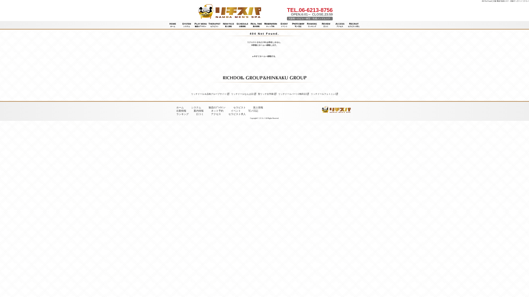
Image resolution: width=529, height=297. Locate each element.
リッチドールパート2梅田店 (292, 94)
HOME (172, 24)
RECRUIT (354, 24)
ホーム (262, 56)
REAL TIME (256, 24)
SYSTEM (186, 24)
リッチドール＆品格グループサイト (208, 94)
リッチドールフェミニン (323, 94)
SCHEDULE (242, 24)
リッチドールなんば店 (242, 94)
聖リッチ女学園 (265, 94)
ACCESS (339, 24)
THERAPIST (214, 24)
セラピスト (239, 107)
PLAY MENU (201, 24)
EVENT (284, 24)
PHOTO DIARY (298, 24)
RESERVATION (270, 24)
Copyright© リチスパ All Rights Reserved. (264, 118)
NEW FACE (228, 24)
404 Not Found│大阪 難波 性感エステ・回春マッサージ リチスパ (505, 1)
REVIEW (326, 24)
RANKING (312, 24)
